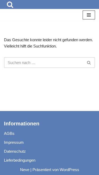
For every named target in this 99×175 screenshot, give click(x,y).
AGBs (9, 133)
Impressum (14, 142)
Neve (24, 169)
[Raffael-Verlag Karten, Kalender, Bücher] (20, 15)
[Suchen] (10, 4)
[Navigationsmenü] (89, 14)
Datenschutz (15, 151)
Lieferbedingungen (19, 160)
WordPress (69, 169)
